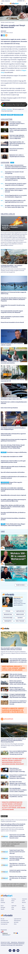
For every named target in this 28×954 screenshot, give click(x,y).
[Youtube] (18, 950)
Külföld (2, 900)
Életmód (24, 902)
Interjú (23, 900)
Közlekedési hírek (4, 920)
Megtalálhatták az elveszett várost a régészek (13, 495)
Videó (12, 909)
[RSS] (10, 950)
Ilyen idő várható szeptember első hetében (13, 472)
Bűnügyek (3, 907)
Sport (12, 902)
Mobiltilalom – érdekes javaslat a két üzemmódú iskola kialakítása (10, 362)
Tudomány (13, 899)
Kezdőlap (3, 109)
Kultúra (13, 900)
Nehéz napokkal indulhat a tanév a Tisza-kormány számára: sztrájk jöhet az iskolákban (13, 668)
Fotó (23, 905)
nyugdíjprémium (18, 114)
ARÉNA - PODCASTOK (6, 1)
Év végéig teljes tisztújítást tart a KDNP (12, 456)
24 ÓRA (12, 162)
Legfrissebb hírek (17, 918)
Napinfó (2, 909)
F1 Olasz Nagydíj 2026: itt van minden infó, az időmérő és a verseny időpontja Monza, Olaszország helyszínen (13, 740)
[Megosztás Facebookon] (2, 35)
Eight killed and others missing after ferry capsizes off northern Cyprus (13, 844)
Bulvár (2, 905)
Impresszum (4, 943)
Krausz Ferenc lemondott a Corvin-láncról (12, 322)
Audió (12, 907)
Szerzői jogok (9, 945)
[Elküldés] (6, 35)
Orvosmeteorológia (5, 922)
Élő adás (8, 611)
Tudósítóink (24, 899)
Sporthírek (16, 922)
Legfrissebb (13, 905)
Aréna (15, 924)
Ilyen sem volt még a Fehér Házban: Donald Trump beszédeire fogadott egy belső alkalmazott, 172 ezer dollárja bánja (13, 447)
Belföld (2, 899)
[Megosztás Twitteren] (4, 35)
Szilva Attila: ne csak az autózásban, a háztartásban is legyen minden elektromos (11, 398)
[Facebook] (14, 950)
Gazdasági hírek (4, 924)
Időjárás (23, 909)
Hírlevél (23, 907)
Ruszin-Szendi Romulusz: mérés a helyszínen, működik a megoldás (12, 344)
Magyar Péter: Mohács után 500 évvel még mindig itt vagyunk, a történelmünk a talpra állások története (13, 507)
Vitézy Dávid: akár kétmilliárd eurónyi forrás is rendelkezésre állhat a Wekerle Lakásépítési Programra (13, 299)
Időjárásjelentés (17, 920)
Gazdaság (9, 109)
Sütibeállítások (19, 945)
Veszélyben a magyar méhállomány (17, 452)
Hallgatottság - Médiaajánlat (17, 942)
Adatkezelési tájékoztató (12, 943)
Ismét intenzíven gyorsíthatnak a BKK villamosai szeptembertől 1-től (13, 380)
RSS (14, 945)
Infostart (3, 31)
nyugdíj (3, 114)
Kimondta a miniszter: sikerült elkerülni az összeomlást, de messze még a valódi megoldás (13, 710)
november (9, 114)
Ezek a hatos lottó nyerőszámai (9, 407)
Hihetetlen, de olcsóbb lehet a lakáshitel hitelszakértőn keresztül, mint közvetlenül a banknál (13, 490)
